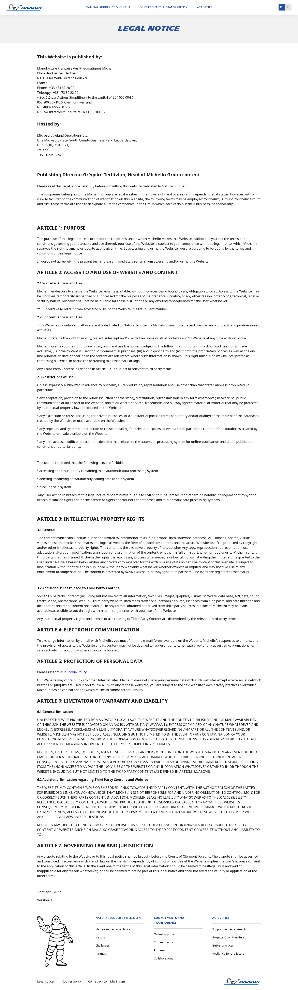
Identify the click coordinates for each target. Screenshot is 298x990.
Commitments (163, 942)
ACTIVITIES (220, 918)
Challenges (102, 945)
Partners (101, 953)
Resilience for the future (228, 953)
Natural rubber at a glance (112, 929)
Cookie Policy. (76, 672)
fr (288, 7)
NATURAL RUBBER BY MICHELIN (118, 918)
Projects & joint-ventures (229, 937)
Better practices (223, 945)
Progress (160, 950)
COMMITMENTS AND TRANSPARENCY (169, 920)
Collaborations (163, 958)
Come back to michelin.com (106, 981)
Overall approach (165, 934)
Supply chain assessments (229, 929)
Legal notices (46, 981)
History (100, 937)
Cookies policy (71, 981)
